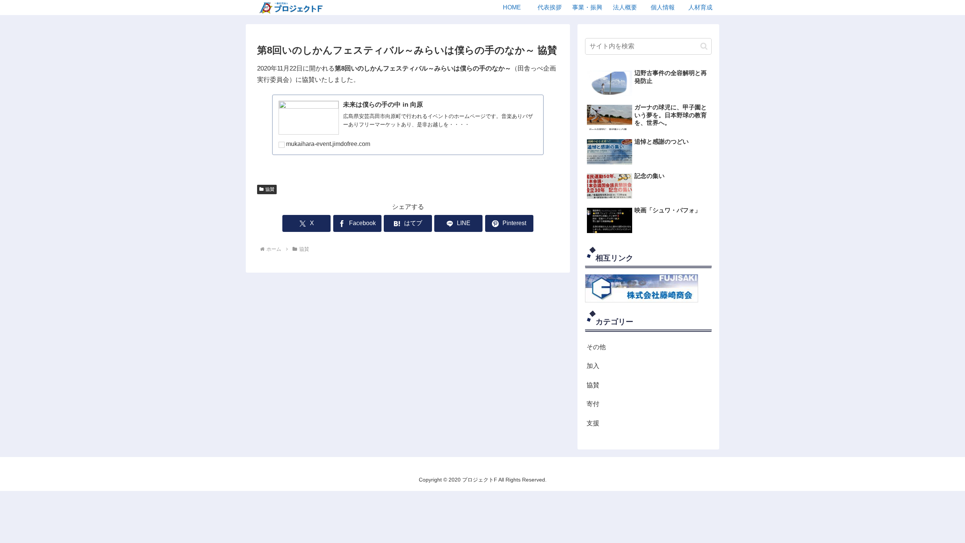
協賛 (269, 189)
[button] (704, 46)
